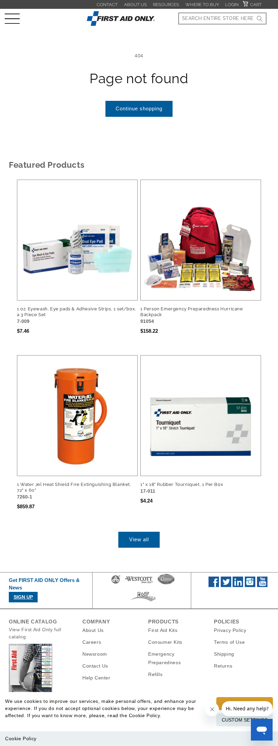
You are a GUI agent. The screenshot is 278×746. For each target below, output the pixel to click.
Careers (91, 642)
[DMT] (143, 601)
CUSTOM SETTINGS (244, 720)
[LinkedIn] (238, 585)
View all (139, 539)
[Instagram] (250, 585)
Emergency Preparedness (164, 658)
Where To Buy (202, 4)
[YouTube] (262, 585)
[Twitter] (226, 585)
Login (232, 4)
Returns (223, 666)
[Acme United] (115, 583)
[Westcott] (139, 583)
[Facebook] (214, 585)
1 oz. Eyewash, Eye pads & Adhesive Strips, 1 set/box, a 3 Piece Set (76, 311)
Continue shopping (139, 108)
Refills (155, 674)
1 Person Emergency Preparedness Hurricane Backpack (191, 311)
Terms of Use (229, 642)
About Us (135, 4)
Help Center (96, 677)
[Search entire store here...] (259, 18)
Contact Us (95, 666)
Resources (166, 4)
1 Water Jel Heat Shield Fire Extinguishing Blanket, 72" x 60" (74, 487)
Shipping (224, 654)
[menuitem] (107, 4)
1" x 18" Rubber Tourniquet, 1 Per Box (181, 484)
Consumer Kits (165, 642)
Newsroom (94, 654)
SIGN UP (23, 597)
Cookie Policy (21, 738)
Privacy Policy (230, 630)
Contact (107, 4)
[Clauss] (166, 583)
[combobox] (222, 18)
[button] (12, 18)
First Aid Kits (162, 630)
